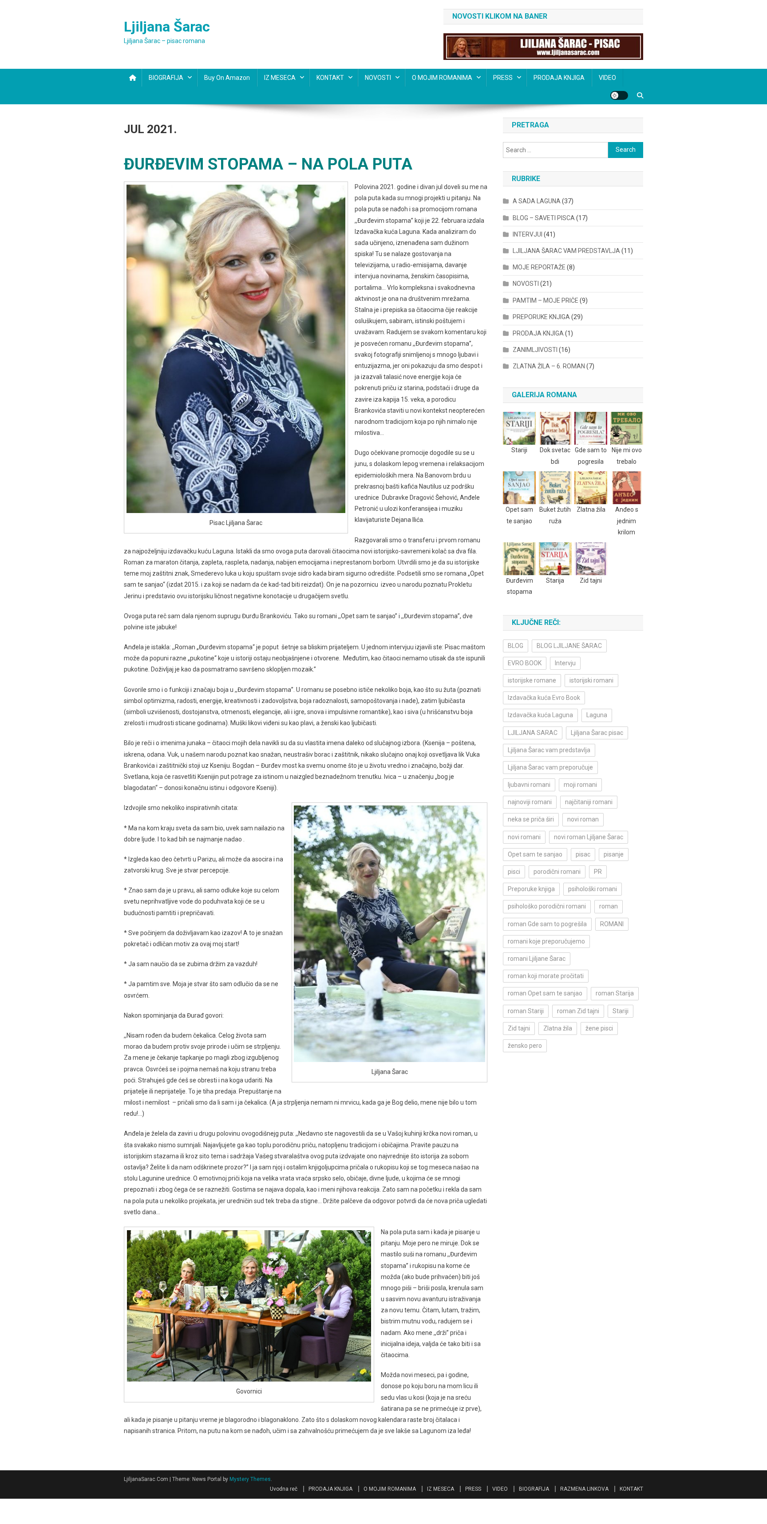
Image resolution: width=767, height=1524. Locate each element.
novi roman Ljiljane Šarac (588, 837)
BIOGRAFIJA (166, 77)
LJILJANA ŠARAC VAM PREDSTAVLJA (566, 250)
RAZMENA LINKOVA (584, 1489)
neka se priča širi (531, 819)
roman (608, 906)
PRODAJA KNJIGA (559, 77)
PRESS (503, 77)
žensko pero (525, 1045)
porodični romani (557, 871)
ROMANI (612, 924)
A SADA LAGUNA (537, 201)
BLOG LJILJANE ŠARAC (569, 645)
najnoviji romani (530, 801)
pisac (583, 854)
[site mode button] (619, 95)
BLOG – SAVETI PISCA (544, 217)
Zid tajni (519, 1028)
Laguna (596, 715)
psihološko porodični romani (547, 906)
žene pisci (599, 1028)
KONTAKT (330, 77)
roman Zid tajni (578, 1011)
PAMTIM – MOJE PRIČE (545, 300)
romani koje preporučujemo (546, 941)
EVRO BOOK (525, 663)
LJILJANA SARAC (532, 732)
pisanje (614, 854)
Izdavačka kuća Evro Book (544, 697)
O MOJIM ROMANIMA (442, 77)
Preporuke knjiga (531, 888)
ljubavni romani (529, 784)
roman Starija (615, 993)
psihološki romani (592, 888)
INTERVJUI (527, 234)
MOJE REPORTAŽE (539, 267)
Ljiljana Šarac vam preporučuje (550, 767)
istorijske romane (532, 680)
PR (598, 871)
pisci (514, 871)
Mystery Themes (250, 1479)
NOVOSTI (378, 77)
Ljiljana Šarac (167, 26)
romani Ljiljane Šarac (536, 958)
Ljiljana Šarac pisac (597, 732)
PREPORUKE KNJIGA (541, 316)
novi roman (583, 819)
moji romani (580, 784)
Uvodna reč (283, 1489)
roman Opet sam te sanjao (545, 993)
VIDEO (607, 77)
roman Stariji (526, 1011)
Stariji (621, 1011)
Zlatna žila (557, 1028)
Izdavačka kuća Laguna (540, 715)
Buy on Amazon (227, 77)
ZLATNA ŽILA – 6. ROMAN (549, 366)
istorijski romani (591, 680)
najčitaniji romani (589, 801)
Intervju (565, 663)
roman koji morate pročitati (546, 975)
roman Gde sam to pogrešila (547, 924)
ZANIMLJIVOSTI (535, 349)
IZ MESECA (280, 77)
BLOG (515, 645)
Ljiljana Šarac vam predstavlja (549, 750)
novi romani (524, 837)
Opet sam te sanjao (535, 854)
